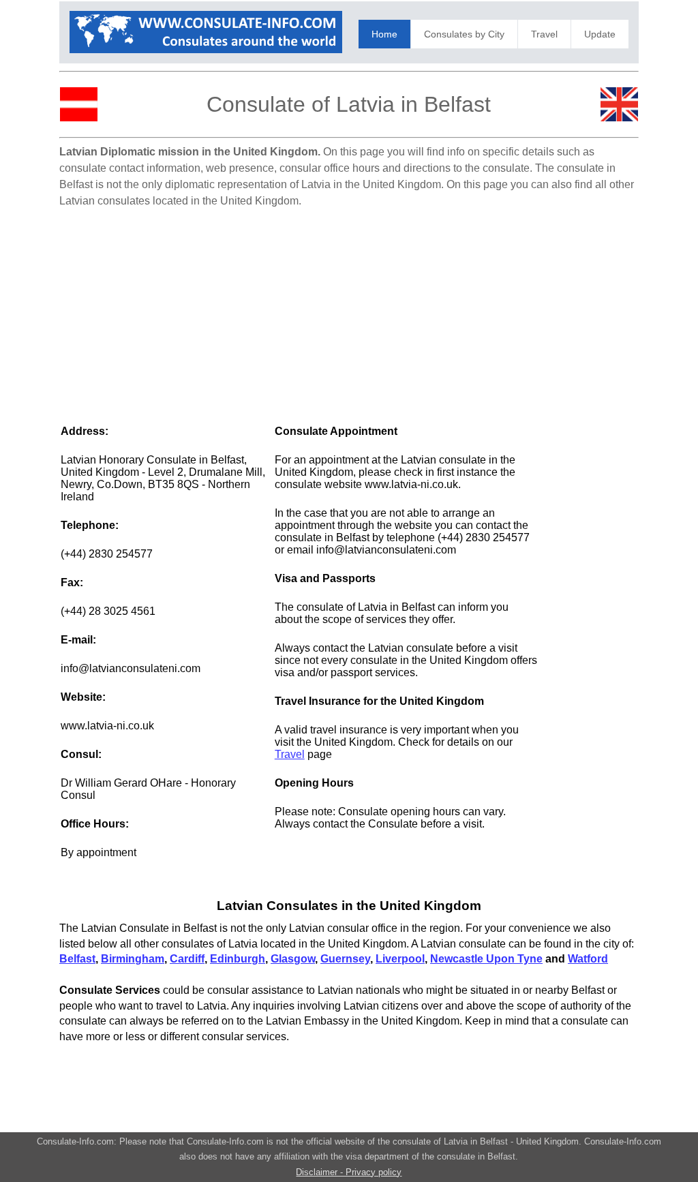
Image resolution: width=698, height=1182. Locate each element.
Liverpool (400, 959)
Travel (544, 34)
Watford (588, 959)
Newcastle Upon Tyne (486, 959)
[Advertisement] (349, 309)
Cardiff (187, 959)
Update (600, 34)
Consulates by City (464, 34)
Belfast (77, 959)
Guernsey (345, 959)
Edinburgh (237, 959)
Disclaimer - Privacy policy (348, 1172)
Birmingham (132, 959)
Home (384, 34)
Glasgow (293, 959)
